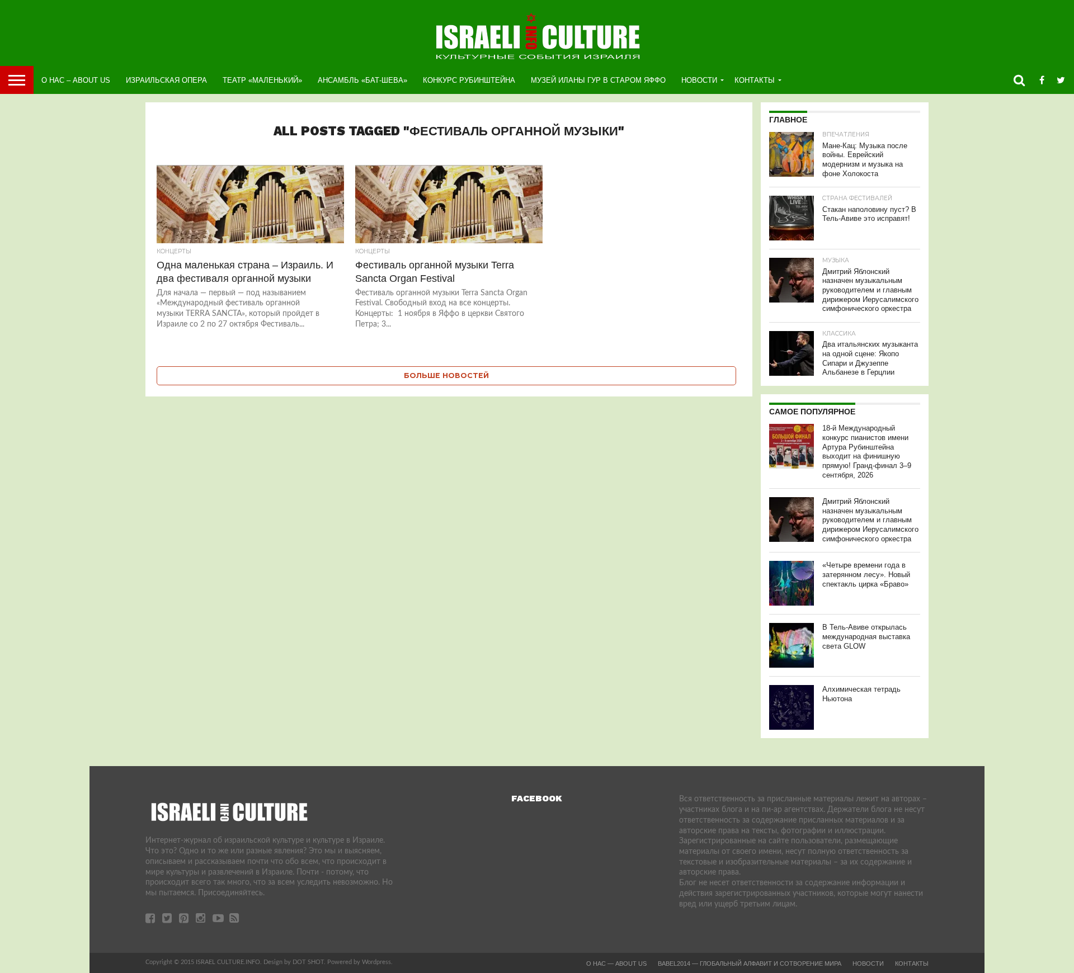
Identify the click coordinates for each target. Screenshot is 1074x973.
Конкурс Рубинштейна (469, 80)
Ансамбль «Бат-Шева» (362, 80)
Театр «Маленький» (262, 80)
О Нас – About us (75, 80)
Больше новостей (446, 375)
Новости (699, 80)
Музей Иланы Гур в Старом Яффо (598, 80)
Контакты (754, 80)
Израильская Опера (166, 80)
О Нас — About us (616, 963)
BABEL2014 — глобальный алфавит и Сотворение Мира (749, 963)
